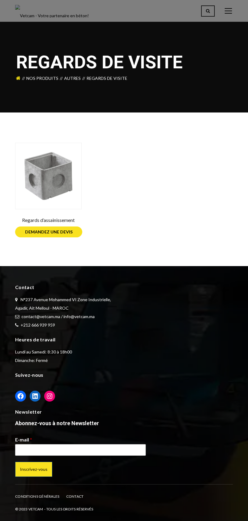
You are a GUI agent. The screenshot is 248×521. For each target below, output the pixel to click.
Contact (75, 496)
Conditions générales (37, 496)
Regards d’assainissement (48, 220)
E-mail (23, 439)
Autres (72, 78)
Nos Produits (42, 78)
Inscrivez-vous (33, 469)
